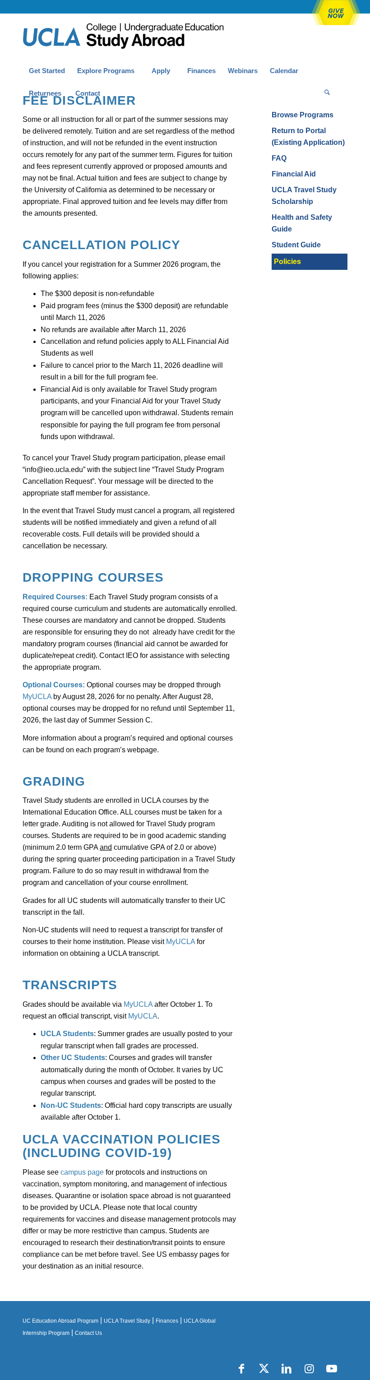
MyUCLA (37, 696)
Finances (167, 1321)
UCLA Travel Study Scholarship (304, 195)
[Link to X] (264, 1368)
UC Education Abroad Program (60, 1321)
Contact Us (88, 1333)
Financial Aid (294, 174)
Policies (287, 261)
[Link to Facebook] (241, 1368)
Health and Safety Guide (302, 223)
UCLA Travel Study (127, 1321)
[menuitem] (47, 71)
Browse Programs (302, 115)
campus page (82, 1172)
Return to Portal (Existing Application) (308, 136)
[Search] (327, 93)
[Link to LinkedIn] (286, 1368)
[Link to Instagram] (309, 1368)
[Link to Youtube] (331, 1368)
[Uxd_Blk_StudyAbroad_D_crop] (146, 36)
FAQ (279, 158)
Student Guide (296, 245)
